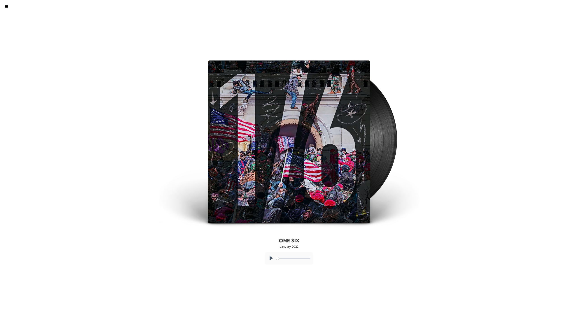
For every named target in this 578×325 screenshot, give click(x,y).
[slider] (293, 258)
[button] (30, 7)
